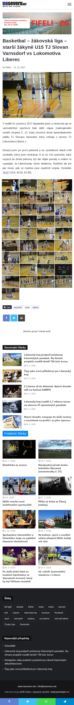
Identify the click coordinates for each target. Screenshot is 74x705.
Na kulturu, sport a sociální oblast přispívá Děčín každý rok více (54, 538)
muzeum (46, 613)
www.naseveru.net (27, 686)
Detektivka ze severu (15, 465)
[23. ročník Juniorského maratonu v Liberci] (54, 556)
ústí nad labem (61, 618)
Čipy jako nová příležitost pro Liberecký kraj (28, 669)
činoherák (24, 624)
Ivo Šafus (7, 67)
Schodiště (10, 646)
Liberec (16, 613)
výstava (31, 618)
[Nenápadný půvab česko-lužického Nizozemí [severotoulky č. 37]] (54, 449)
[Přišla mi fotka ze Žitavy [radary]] (54, 486)
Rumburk (59, 613)
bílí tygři (8, 607)
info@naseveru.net (47, 686)
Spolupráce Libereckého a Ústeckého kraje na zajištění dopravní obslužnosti (19, 538)
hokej (41, 607)
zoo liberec (44, 618)
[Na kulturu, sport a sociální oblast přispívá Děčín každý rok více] (54, 519)
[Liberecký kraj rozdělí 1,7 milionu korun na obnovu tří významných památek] (12, 406)
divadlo (20, 607)
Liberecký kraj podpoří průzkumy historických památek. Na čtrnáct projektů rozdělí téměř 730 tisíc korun (46, 358)
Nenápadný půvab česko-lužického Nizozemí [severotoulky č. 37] (53, 468)
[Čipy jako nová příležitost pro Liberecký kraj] (12, 375)
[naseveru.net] (15, 4)
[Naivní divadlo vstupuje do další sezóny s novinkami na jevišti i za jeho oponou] (12, 421)
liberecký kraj (30, 613)
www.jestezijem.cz (60, 692)
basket (35, 307)
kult (6, 613)
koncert (62, 607)
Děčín (31, 607)
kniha (51, 607)
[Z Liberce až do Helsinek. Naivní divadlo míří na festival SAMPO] (12, 391)
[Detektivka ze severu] (19, 449)
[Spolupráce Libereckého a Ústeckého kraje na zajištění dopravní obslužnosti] (19, 519)
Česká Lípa (9, 624)
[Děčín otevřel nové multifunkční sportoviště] (19, 486)
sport (27, 307)
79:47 (6, 172)
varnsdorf (18, 307)
